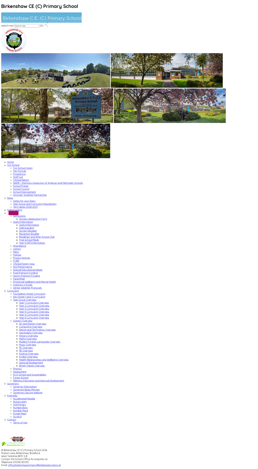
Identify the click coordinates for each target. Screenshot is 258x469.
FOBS (16, 260)
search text (7, 25)
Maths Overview (28, 338)
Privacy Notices (21, 257)
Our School (13, 165)
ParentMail (19, 278)
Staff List (18, 177)
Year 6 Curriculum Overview (34, 317)
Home (10, 162)
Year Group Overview (24, 299)
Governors (13, 383)
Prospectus (19, 174)
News (10, 197)
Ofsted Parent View (24, 263)
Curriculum (13, 290)
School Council (21, 188)
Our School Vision (23, 168)
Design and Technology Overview (37, 329)
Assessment (19, 371)
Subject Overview (22, 320)
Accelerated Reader (24, 398)
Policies (17, 254)
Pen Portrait (19, 171)
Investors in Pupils (22, 284)
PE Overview (26, 347)
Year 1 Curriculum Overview (34, 302)
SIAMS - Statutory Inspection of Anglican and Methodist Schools (48, 182)
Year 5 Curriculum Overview (34, 314)
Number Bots (20, 407)
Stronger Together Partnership (30, 194)
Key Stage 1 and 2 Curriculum (29, 296)
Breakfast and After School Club (37, 236)
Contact (11, 419)
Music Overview (27, 344)
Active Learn (20, 401)
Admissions (19, 215)
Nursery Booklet (28, 230)
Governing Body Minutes (26, 389)
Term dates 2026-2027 (25, 206)
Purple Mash (19, 413)
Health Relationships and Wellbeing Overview (44, 359)
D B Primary (19, 404)
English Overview (28, 356)
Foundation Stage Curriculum (29, 293)
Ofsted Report (21, 179)
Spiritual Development (31, 362)
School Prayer (21, 185)
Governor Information (25, 386)
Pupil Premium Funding (25, 272)
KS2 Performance (22, 266)
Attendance (19, 245)
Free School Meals (29, 239)
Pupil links (12, 395)
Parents (13, 212)
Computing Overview (30, 326)
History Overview (28, 335)
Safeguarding (14, 209)
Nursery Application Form (33, 218)
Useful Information (23, 221)
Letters (17, 248)
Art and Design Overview (32, 323)
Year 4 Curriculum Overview (34, 311)
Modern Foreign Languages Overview (39, 341)
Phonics (17, 368)
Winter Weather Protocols (27, 287)
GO (41, 25)
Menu (16, 251)
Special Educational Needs (27, 269)
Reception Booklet (29, 233)
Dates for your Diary (24, 200)
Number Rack (20, 410)
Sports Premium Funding (26, 275)
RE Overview (26, 350)
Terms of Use (20, 422)
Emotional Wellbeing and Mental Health (34, 281)
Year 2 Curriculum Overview (34, 305)
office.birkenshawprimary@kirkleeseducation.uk (34, 465)
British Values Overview (32, 365)
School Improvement (24, 191)
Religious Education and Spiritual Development (38, 380)
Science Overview (29, 353)
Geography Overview (31, 332)
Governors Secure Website (27, 392)
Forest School (20, 377)
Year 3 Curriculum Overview (34, 308)
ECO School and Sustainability (29, 374)
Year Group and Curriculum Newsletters (34, 203)
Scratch (17, 416)
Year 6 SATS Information (32, 242)
